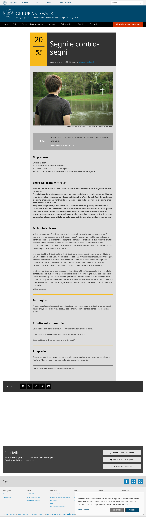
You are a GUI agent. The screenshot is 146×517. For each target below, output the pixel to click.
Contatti (93, 24)
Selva (51, 503)
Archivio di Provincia (33, 494)
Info (37, 2)
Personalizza (83, 509)
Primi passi (64, 368)
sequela (71, 368)
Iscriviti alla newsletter (123, 466)
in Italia (25, 2)
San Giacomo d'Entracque (57, 507)
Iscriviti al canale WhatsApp (123, 453)
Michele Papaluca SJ (86, 62)
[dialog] (109, 504)
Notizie (5, 494)
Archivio (52, 24)
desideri (47, 368)
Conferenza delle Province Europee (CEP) (31, 514)
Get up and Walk (34, 14)
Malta (74, 514)
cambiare (40, 368)
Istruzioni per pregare (32, 24)
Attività (49, 2)
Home (5, 24)
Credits (81, 24)
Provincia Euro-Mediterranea (56, 514)
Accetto (132, 510)
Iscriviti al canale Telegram (123, 459)
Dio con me (55, 368)
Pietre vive (53, 500)
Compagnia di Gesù (9, 514)
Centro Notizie (65, 2)
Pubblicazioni (67, 24)
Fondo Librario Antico (33, 497)
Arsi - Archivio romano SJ (34, 500)
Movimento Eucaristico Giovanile (60, 497)
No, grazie (116, 510)
